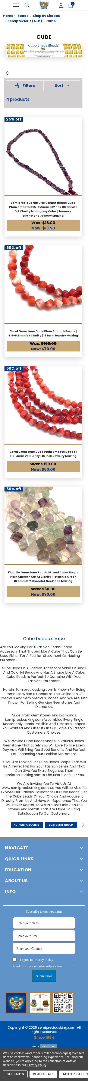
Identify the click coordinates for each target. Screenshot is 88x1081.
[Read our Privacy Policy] (73, 966)
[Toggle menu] (16, 5)
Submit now (44, 976)
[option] (27, 825)
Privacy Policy (36, 1065)
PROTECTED (49, 1046)
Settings (15, 1074)
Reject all (43, 1074)
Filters (29, 85)
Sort (59, 85)
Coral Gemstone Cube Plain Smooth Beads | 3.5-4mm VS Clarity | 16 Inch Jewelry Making (43, 454)
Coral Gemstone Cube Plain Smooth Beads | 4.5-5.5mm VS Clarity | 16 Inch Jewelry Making (43, 333)
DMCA (35, 1046)
